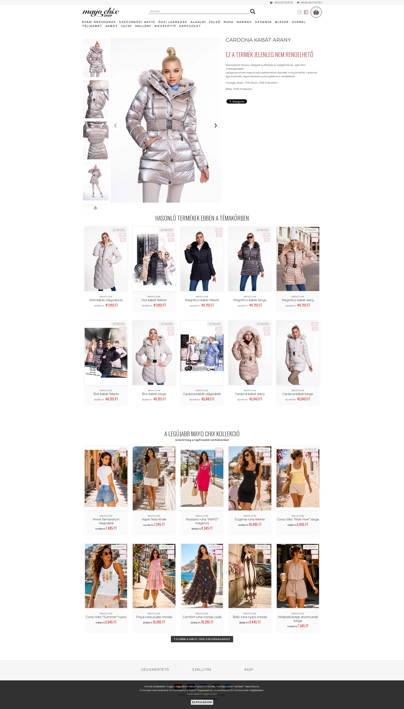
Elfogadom (202, 702)
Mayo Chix (106, 296)
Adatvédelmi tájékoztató (202, 694)
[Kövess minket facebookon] (306, 12)
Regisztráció (283, 2)
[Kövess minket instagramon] (299, 12)
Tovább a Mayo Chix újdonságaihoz (202, 639)
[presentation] (115, 126)
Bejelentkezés (310, 2)
